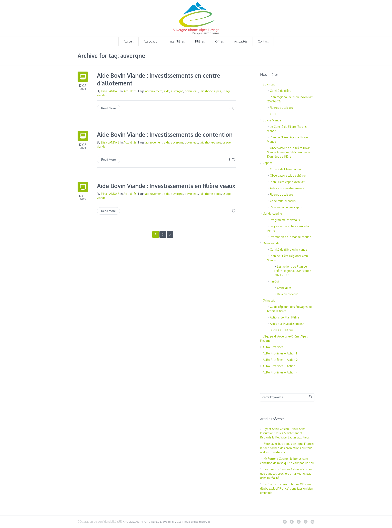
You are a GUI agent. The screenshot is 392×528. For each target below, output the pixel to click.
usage (227, 91)
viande (101, 95)
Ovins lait (269, 300)
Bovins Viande (272, 120)
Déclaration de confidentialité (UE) (100, 521)
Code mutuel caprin (283, 201)
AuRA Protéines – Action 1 (280, 353)
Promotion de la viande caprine (290, 237)
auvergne (177, 91)
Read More (108, 108)
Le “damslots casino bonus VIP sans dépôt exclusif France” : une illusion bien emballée (286, 488)
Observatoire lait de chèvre (288, 175)
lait (202, 91)
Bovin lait (269, 84)
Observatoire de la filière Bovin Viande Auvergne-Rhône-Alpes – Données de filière (289, 152)
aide (166, 91)
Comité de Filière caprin (285, 169)
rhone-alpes (213, 91)
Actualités (130, 91)
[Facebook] (292, 522)
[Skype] (312, 522)
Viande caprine (272, 213)
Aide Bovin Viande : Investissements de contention (165, 134)
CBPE (273, 114)
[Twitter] (285, 522)
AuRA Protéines (273, 347)
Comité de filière (280, 90)
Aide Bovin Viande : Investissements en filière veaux (166, 185)
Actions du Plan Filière (284, 317)
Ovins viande (271, 243)
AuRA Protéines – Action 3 (280, 366)
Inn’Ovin (275, 281)
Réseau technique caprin (286, 207)
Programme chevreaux (285, 220)
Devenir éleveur (287, 294)
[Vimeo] (305, 522)
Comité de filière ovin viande (288, 249)
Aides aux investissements (287, 188)
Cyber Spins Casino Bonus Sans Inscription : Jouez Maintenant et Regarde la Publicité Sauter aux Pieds (285, 433)
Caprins (268, 163)
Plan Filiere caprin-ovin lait (287, 182)
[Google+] (298, 522)
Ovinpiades (284, 287)
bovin (188, 91)
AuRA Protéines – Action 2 (280, 359)
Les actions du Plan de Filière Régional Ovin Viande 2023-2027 (292, 271)
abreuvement (154, 91)
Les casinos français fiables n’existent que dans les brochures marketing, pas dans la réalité (286, 473)
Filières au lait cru (281, 107)
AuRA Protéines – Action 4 (280, 372)
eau (195, 91)
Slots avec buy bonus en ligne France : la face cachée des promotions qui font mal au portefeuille (287, 448)
